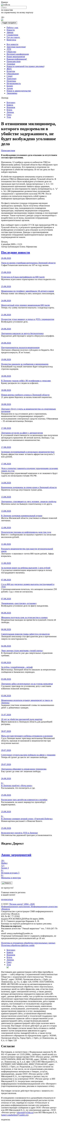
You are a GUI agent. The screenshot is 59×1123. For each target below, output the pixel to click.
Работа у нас (12, 27)
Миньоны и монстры (11, 876)
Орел (9, 115)
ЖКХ (9, 69)
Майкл (4, 861)
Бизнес (10, 86)
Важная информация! (17, 59)
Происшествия (13, 61)
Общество (11, 52)
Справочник (12, 35)
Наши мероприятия (16, 56)
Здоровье (11, 64)
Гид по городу (13, 37)
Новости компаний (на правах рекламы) (25, 66)
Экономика (12, 93)
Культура (11, 71)
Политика (11, 81)
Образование (13, 74)
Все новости (12, 44)
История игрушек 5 (10, 871)
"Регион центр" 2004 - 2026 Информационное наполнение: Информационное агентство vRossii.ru (29, 906)
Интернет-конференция (18, 54)
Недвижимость (14, 83)
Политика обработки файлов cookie (17, 945)
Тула (9, 117)
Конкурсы (11, 40)
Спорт (9, 76)
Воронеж (11, 107)
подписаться (7, 899)
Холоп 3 (5, 866)
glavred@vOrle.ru (25, 1112)
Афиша (10, 32)
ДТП (9, 49)
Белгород (11, 102)
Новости (11, 30)
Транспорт (11, 78)
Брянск (10, 105)
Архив (10, 88)
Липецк (10, 112)
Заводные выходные (16, 47)
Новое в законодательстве (19, 91)
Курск (9, 110)
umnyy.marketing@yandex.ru (15, 1115)
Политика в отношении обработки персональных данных (28, 943)
